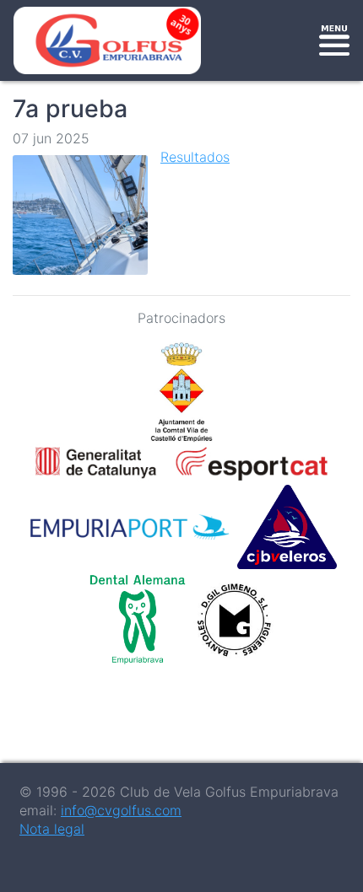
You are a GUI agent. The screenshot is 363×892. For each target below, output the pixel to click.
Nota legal (51, 828)
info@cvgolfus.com (121, 810)
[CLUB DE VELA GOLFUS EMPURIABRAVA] (111, 40)
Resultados (195, 156)
